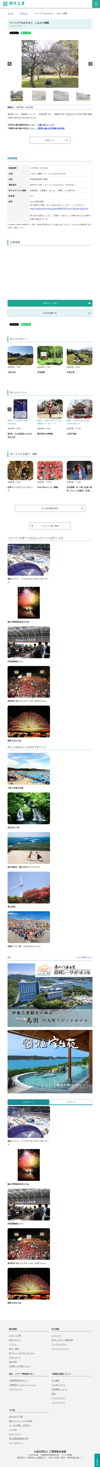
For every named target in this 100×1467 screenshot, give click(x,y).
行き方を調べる (50, 313)
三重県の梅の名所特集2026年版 (50, 128)
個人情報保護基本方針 (19, 1439)
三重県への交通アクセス (19, 1366)
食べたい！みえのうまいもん (21, 1353)
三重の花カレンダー (46, 124)
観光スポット (15, 1340)
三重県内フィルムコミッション (22, 1385)
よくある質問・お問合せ (19, 1425)
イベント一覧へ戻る (50, 526)
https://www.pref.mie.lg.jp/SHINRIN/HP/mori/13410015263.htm (59, 208)
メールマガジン (58, 1398)
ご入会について (58, 1385)
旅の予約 (13, 1362)
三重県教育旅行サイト (19, 1381)
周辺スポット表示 (50, 303)
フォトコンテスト (59, 1344)
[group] (20, 361)
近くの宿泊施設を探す (50, 508)
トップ (10, 13)
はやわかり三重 (16, 1417)
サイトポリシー (16, 1443)
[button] (90, 64)
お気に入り (55, 140)
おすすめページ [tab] (28, 1102)
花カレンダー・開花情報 (62, 1340)
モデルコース (15, 1358)
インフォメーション (60, 1349)
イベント (24, 13)
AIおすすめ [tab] (71, 1102)
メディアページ (58, 1402)
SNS (53, 1394)
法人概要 (55, 1381)
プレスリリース (16, 1389)
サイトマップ (15, 1434)
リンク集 (13, 1430)
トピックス (56, 1336)
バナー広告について (84, 957)
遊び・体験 (14, 1349)
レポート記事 (15, 1336)
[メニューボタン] (96, 4)
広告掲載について (59, 1389)
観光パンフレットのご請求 (20, 1421)
